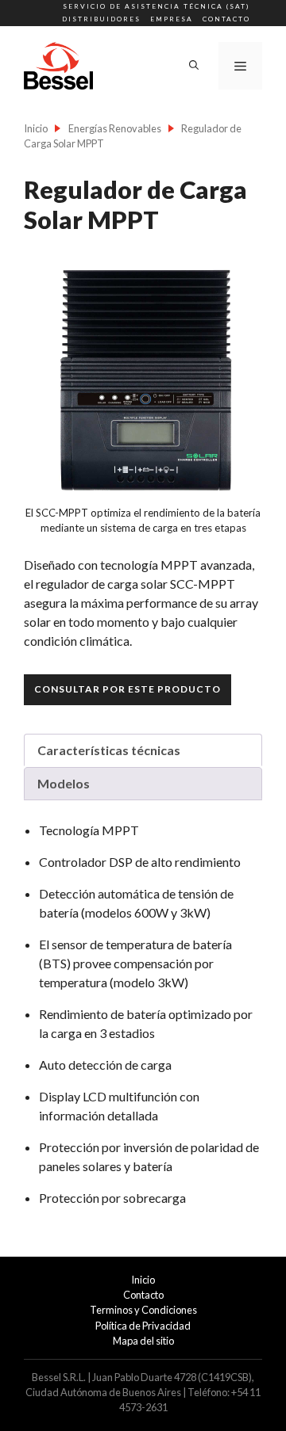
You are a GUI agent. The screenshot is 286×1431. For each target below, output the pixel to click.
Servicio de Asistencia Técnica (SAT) (156, 6)
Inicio (36, 128)
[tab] (143, 750)
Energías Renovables (114, 128)
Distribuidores (101, 19)
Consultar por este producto (127, 689)
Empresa (171, 19)
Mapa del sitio (143, 1340)
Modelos (63, 783)
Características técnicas (108, 749)
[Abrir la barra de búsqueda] (193, 66)
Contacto (226, 19)
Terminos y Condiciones (143, 1309)
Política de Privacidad (143, 1325)
